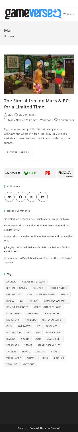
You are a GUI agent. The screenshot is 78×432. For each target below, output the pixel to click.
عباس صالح (9, 247)
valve (54, 351)
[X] (10, 197)
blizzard (38, 288)
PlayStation (13, 332)
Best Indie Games (16, 288)
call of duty (14, 294)
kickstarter (52, 313)
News (19, 120)
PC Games (31, 120)
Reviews (11, 338)
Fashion (33, 300)
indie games (13, 313)
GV (9, 115)
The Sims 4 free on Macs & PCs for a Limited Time (37, 104)
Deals (64, 294)
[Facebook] (21, 197)
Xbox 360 (59, 358)
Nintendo (30, 319)
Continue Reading (20, 152)
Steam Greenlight (49, 345)
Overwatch (25, 326)
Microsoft (12, 319)
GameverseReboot (17, 307)
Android (11, 281)
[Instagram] (32, 197)
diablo (10, 300)
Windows (45, 120)
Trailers (11, 351)
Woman (31, 358)
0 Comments (66, 120)
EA (21, 300)
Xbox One (28, 364)
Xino (6, 236)
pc (38, 326)
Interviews (33, 313)
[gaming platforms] (39, 172)
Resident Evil (54, 332)
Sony (38, 338)
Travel (26, 351)
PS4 (38, 332)
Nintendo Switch (52, 319)
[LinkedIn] (43, 197)
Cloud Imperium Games (41, 294)
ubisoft (40, 351)
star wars (12, 345)
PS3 (29, 332)
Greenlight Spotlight (47, 307)
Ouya (9, 326)
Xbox (45, 358)
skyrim (25, 338)
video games (14, 358)
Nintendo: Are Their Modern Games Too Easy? (44, 219)
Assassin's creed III (33, 281)
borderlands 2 (58, 288)
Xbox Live (11, 364)
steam (28, 345)
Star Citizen (54, 338)
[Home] (5, 36)
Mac (10, 120)
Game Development (56, 300)
